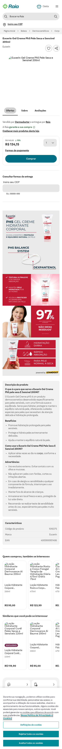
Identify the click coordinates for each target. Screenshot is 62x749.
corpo (40, 453)
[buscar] (55, 16)
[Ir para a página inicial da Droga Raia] (11, 6)
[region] (31, 718)
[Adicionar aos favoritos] (48, 48)
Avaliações (40, 110)
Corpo (57, 31)
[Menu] (57, 6)
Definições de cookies (31, 725)
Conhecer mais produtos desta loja (21, 131)
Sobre (24, 110)
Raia (48, 122)
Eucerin (53, 534)
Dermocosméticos (40, 31)
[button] (31, 79)
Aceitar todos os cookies (31, 743)
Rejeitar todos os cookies (31, 734)
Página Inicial (9, 31)
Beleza (24, 31)
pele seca (15, 392)
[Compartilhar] (56, 48)
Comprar (31, 158)
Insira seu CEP (11, 182)
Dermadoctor (22, 122)
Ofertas (10, 110)
